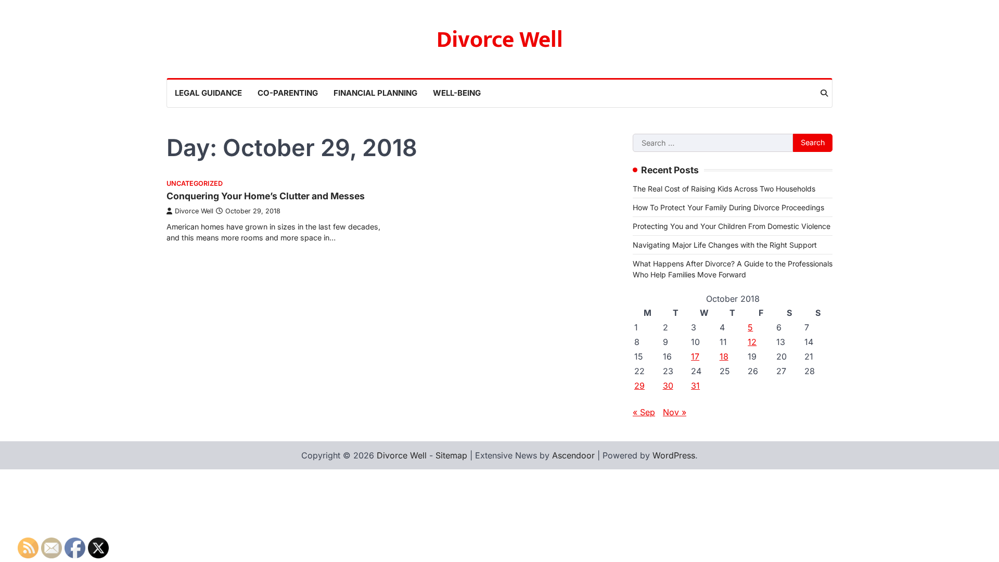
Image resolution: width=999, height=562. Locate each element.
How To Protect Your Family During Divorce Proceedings (728, 207)
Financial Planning (375, 93)
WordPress (673, 455)
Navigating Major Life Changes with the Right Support (725, 244)
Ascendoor (573, 455)
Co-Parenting (288, 93)
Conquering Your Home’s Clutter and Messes (265, 195)
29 (639, 385)
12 (752, 342)
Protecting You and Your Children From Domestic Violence (731, 226)
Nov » (674, 412)
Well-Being (457, 93)
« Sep (644, 412)
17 (695, 356)
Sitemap (451, 455)
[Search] (824, 93)
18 (724, 356)
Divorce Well (500, 39)
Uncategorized (194, 183)
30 (668, 385)
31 (695, 385)
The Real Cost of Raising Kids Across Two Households (724, 188)
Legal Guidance (208, 93)
